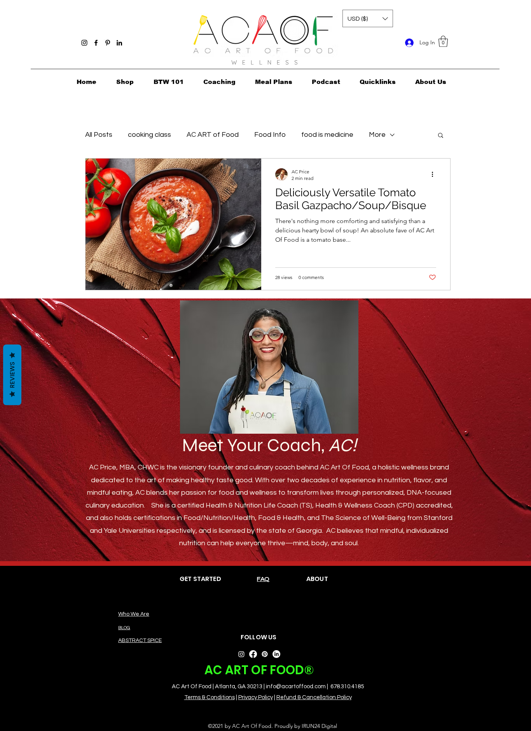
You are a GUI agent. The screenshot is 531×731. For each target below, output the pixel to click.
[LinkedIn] (119, 43)
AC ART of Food (213, 134)
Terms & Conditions (209, 697)
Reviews (12, 374)
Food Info (270, 134)
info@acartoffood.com (296, 686)
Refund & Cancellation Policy (314, 697)
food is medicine (327, 134)
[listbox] (367, 18)
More (377, 134)
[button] (443, 41)
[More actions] (435, 174)
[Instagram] (84, 43)
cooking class (149, 134)
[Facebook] (96, 43)
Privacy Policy (255, 697)
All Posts (98, 134)
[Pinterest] (108, 43)
